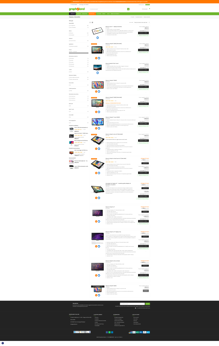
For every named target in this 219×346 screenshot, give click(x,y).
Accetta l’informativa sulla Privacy (144, 308)
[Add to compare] (148, 109)
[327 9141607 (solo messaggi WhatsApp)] (109, 332)
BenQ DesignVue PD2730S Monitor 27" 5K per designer (86, 140)
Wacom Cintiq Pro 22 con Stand (113, 261)
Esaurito (146, 290)
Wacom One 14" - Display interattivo (114, 26)
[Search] (128, 9)
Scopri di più (145, 163)
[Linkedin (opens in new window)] (112, 332)
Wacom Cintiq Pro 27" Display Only (113, 231)
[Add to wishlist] (146, 38)
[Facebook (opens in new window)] (107, 332)
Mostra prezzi (141, 4)
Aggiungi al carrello (143, 33)
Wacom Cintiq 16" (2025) (111, 285)
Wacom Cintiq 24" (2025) (111, 80)
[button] (85, 13)
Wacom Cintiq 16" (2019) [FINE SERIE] (114, 43)
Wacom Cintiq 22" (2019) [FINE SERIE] (114, 97)
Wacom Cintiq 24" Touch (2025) (113, 117)
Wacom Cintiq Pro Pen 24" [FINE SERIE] (114, 134)
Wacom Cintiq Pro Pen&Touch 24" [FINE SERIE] (116, 158)
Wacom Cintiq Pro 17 (110, 207)
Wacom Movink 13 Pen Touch (112, 63)
